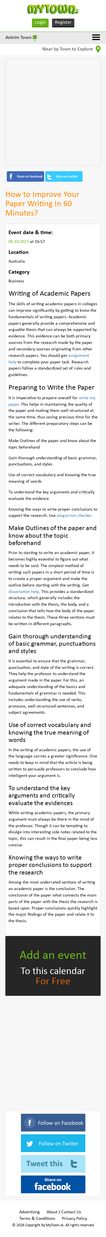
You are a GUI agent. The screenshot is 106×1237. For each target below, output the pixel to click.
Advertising (29, 1212)
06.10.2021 (19, 242)
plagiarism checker (74, 515)
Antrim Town (18, 37)
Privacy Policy (74, 1218)
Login (40, 22)
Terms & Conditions (37, 1218)
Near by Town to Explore (68, 49)
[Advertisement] (53, 112)
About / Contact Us (64, 1212)
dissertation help (23, 592)
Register (63, 22)
